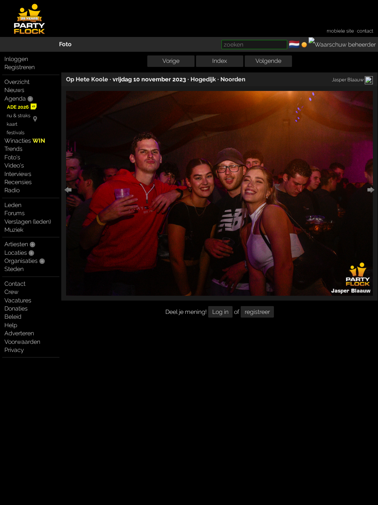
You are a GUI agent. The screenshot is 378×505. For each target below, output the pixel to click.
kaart (12, 124)
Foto (65, 44)
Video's (14, 165)
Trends (13, 148)
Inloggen (16, 58)
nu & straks (18, 115)
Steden (14, 268)
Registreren (19, 67)
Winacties (24, 140)
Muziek (13, 229)
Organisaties (21, 260)
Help (10, 325)
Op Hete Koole (87, 79)
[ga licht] (304, 45)
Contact (14, 283)
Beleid (12, 316)
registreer (257, 311)
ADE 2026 (18, 107)
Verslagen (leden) (27, 221)
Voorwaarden (22, 341)
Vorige (170, 60)
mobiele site (340, 31)
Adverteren (19, 333)
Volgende (268, 60)
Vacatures (17, 300)
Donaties (16, 308)
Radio (12, 190)
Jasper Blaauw (348, 79)
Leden (12, 205)
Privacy (14, 349)
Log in (220, 311)
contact (365, 31)
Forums (14, 213)
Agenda (15, 98)
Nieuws (14, 90)
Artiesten (16, 244)
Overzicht (17, 81)
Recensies (18, 182)
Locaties (15, 252)
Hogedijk (203, 79)
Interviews (17, 173)
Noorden (232, 79)
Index (219, 60)
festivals (15, 132)
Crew (11, 291)
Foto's (12, 157)
